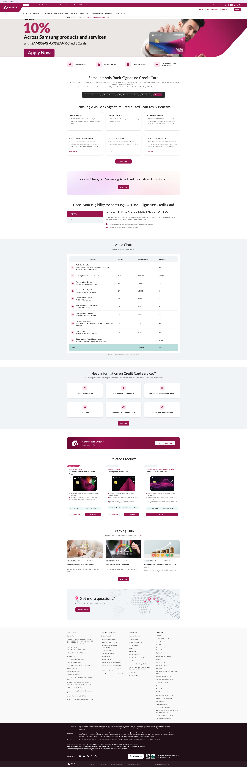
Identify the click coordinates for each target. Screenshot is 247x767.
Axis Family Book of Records (166, 728)
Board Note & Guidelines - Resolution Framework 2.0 (112, 675)
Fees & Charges (109, 95)
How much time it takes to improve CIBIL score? (160, 565)
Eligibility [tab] (74, 214)
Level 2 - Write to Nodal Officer (77, 696)
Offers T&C (132, 672)
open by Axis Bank (143, 728)
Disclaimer (91, 764)
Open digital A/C (226, 9)
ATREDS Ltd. (150, 739)
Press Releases (133, 645)
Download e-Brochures (136, 661)
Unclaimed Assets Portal (163, 718)
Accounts (26, 13)
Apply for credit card (165, 443)
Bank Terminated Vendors (164, 692)
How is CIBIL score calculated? (118, 564)
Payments (83, 13)
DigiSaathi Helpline (162, 653)
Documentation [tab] (76, 220)
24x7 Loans (91, 728)
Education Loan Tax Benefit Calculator (107, 736)
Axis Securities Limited (108, 739)
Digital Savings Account (95, 726)
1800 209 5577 (88, 639)
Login (236, 9)
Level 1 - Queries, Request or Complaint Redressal (79, 692)
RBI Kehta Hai (160, 662)
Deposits (35, 13)
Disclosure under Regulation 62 (111, 665)
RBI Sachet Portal (161, 665)
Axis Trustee (135, 739)
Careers (158, 635)
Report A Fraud (72, 668)
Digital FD (127, 726)
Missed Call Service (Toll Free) (76, 653)
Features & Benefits (93, 95)
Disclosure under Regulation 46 (111, 662)
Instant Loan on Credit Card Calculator (165, 733)
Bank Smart (119, 13)
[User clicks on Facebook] (80, 756)
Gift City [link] (81, 4)
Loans (55, 13)
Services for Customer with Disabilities (164, 649)
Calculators (70, 733)
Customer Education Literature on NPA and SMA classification (139, 668)
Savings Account (83, 726)
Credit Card (81, 17)
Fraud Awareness (161, 645)
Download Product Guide (136, 658)
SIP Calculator (151, 736)
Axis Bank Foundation (85, 739)
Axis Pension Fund (127, 739)
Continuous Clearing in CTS (164, 707)
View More (123, 161)
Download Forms (134, 654)
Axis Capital (143, 739)
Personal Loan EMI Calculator (87, 734)
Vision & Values (133, 639)
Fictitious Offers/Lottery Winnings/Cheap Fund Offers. (90, 750)
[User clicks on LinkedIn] (91, 756)
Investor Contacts (106, 659)
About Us (215, 5)
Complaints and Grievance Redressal (78, 665)
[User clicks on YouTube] (88, 756)
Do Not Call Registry (73, 674)
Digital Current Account (108, 726)
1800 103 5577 (71, 641)
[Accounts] (30, 13)
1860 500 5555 (71, 643)
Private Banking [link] (46, 4)
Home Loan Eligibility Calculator (164, 734)
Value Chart (146, 95)
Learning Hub (109, 13)
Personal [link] (26, 4)
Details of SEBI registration (164, 715)
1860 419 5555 (88, 641)
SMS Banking (71, 656)
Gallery (131, 648)
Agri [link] (75, 4)
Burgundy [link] (55, 4)
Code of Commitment (117, 764)
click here (158, 87)
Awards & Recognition (136, 642)
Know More (77, 514)
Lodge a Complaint (212, 9)
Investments (64, 13)
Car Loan (161, 726)
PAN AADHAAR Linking (163, 676)
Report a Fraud (137, 756)
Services (157, 95)
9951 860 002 (86, 684)
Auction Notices (161, 689)
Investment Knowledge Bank (137, 664)
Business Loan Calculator (134, 734)
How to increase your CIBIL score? (80, 564)
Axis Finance (117, 739)
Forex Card (82, 729)
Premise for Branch (162, 682)
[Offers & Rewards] (102, 13)
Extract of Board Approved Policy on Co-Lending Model (112, 669)
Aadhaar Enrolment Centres (164, 679)
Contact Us (70, 636)
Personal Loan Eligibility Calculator (105, 734)
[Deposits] (38, 13)
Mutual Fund (129, 728)
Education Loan (83, 728)
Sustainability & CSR (162, 638)
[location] (225, 5)
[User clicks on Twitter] (84, 756)
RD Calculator (126, 733)
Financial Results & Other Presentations (109, 646)
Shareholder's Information (109, 642)
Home (68, 17)
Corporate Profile (134, 636)
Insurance (74, 13)
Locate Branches (83, 609)
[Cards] (45, 13)
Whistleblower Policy (73, 671)
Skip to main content (8, 1)
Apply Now (93, 514)
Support (201, 9)
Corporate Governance (108, 650)
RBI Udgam (159, 668)
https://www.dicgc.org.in (163, 757)
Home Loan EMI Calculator (148, 734)
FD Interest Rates (138, 726)
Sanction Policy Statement (164, 698)
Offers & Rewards (96, 13)
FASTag (136, 728)
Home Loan (168, 726)
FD (132, 726)
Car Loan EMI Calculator (124, 736)
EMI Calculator (135, 733)
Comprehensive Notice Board (165, 695)
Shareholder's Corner (108, 633)
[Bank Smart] (124, 13)
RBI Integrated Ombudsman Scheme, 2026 (167, 672)
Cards (42, 13)
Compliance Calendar (108, 653)
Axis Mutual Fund (96, 739)
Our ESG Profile (161, 642)
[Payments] (87, 13)
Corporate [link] (69, 4)
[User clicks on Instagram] (95, 756)
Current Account (119, 726)
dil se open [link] (88, 4)
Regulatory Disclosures (108, 639)
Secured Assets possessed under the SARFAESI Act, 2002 (167, 711)
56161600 (78, 684)
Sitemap (158, 659)
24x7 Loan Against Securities (103, 728)
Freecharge (157, 739)
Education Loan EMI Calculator (87, 736)
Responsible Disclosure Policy (135, 764)
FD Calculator (118, 733)
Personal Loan (154, 726)
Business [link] (33, 4)
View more (123, 579)
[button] (221, 5)
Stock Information (106, 636)
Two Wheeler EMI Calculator (139, 736)
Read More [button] (73, 127)
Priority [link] (62, 4)
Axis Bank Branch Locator (75, 662)
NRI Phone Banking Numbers (76, 659)
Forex (49, 13)
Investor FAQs (105, 656)
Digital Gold (122, 728)
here (140, 535)
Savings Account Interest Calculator (103, 733)
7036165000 (82, 650)
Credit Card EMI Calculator (147, 733)
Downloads (132, 651)
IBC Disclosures (161, 701)
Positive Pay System (162, 704)
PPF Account (114, 728)
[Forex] (51, 13)
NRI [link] (39, 4)
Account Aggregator (162, 686)
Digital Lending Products (163, 656)
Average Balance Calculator (86, 733)
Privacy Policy (102, 764)
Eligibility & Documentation (128, 95)
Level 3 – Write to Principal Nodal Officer (80, 699)
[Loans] (58, 13)
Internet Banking (153, 728)
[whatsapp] (228, 5)
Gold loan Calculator (120, 734)
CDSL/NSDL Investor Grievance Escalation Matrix (80, 678)
